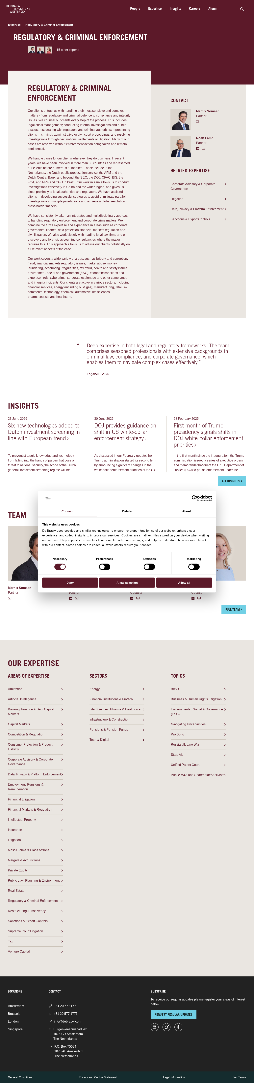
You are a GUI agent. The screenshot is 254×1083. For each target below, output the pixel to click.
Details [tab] (127, 511)
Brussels (14, 1013)
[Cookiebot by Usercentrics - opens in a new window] (194, 498)
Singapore (15, 1029)
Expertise (155, 9)
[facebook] (178, 1027)
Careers (194, 9)
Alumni (213, 9)
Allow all (184, 582)
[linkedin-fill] (155, 1027)
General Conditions (20, 1077)
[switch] (104, 566)
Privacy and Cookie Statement (98, 1077)
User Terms (239, 1077)
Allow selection (127, 582)
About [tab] (186, 511)
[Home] (18, 9)
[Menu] (234, 9)
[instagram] (166, 1027)
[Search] (242, 9)
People (135, 9)
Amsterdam (16, 1006)
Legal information (174, 1077)
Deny (70, 582)
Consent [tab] (67, 511)
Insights (175, 9)
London (13, 1021)
